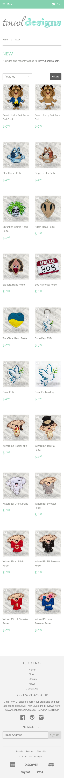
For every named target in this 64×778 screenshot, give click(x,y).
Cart (58, 4)
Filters (55, 76)
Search (19, 751)
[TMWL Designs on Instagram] (41, 718)
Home (5, 39)
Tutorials (32, 679)
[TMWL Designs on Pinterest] (32, 718)
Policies (30, 751)
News (32, 683)
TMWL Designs (34, 756)
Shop (32, 674)
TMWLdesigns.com (48, 60)
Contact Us (32, 688)
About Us (41, 751)
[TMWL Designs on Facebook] (22, 718)
